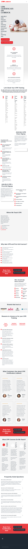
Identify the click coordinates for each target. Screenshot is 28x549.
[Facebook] (2, 539)
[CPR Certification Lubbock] (6, 2)
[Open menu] (26, 1)
